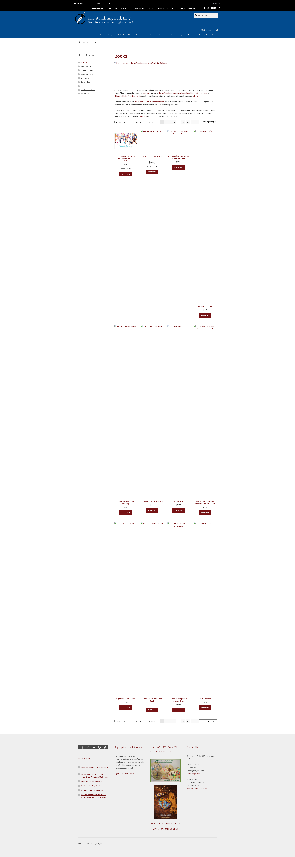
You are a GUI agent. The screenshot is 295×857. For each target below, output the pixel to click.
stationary (143, 116)
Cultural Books (86, 82)
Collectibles (123, 35)
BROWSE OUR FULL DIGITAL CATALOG (165, 823)
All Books (84, 62)
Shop (88, 42)
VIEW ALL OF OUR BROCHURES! (165, 829)
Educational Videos (162, 8)
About (174, 8)
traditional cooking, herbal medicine (192, 93)
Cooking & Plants (87, 74)
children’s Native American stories (127, 96)
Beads (97, 35)
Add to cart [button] (126, 174)
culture (195, 96)
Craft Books (85, 78)
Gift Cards (214, 35)
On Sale (150, 8)
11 (183, 122)
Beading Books (86, 66)
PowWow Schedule (138, 8)
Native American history (168, 93)
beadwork (146, 93)
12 (188, 122)
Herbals (162, 35)
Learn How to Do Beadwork (92, 781)
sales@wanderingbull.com (197, 788)
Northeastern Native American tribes (149, 101)
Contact (182, 8)
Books (190, 35)
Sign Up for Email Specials (124, 773)
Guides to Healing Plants (91, 786)
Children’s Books (87, 70)
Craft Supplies (139, 35)
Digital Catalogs (112, 8)
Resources (124, 8)
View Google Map (193, 773)
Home (83, 42)
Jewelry (202, 35)
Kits (151, 35)
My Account (192, 8)
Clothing (108, 35)
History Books (86, 86)
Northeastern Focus (88, 90)
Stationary (85, 94)
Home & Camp (176, 35)
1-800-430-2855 (216, 3)
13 (193, 122)
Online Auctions (98, 8)
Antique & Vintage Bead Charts (93, 790)
